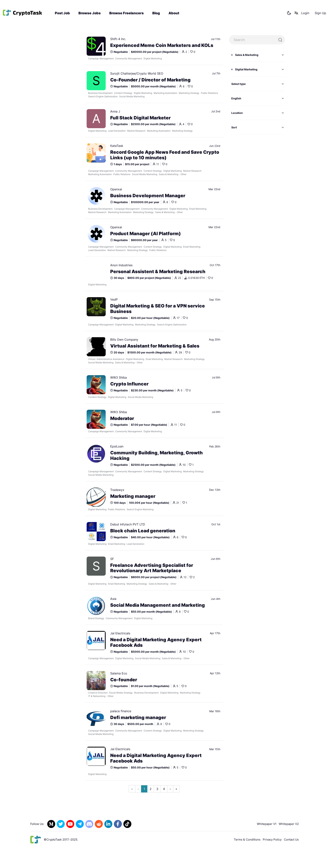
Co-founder (123, 679)
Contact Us (291, 839)
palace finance (120, 711)
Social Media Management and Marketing (157, 605)
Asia (113, 599)
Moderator (122, 418)
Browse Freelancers (126, 13)
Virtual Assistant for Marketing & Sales (154, 346)
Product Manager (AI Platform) (145, 233)
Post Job (62, 13)
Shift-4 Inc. (118, 39)
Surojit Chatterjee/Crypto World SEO (136, 73)
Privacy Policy (272, 839)
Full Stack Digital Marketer (140, 118)
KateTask (116, 146)
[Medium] (51, 824)
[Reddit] (99, 824)
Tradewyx (117, 490)
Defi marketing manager (138, 717)
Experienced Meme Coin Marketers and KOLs (161, 45)
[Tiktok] (127, 824)
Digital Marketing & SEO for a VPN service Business (157, 308)
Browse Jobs (89, 13)
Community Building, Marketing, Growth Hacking (156, 455)
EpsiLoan (116, 446)
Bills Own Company (124, 339)
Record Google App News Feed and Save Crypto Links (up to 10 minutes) (164, 155)
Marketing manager (132, 496)
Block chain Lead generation (142, 530)
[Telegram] (80, 824)
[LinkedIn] (108, 824)
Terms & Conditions (247, 839)
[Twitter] (61, 824)
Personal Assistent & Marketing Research (157, 271)
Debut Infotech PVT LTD (127, 524)
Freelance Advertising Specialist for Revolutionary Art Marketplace (151, 568)
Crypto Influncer (129, 384)
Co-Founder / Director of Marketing (150, 80)
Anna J (115, 111)
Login (305, 13)
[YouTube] (70, 824)
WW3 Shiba (118, 377)
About (173, 13)
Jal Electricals (120, 633)
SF (112, 559)
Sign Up (320, 13)
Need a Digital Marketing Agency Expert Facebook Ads (156, 642)
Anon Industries (121, 265)
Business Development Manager (147, 195)
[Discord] (89, 824)
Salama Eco (118, 673)
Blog (156, 13)
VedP (114, 299)
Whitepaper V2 (289, 824)
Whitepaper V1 (266, 824)
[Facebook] (118, 824)
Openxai (116, 189)
